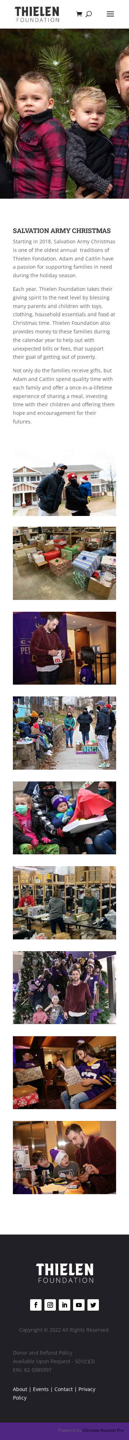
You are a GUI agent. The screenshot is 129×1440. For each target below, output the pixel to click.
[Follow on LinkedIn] (64, 1305)
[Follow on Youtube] (79, 1305)
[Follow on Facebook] (36, 1305)
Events (41, 1389)
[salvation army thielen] (64, 1022)
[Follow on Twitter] (93, 1305)
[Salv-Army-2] (64, 1192)
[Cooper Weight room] (64, 767)
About (20, 1389)
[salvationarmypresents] (64, 598)
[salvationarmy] (64, 852)
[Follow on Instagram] (50, 1305)
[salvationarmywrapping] (64, 937)
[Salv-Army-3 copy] (64, 1107)
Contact (63, 1389)
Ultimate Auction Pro (103, 1430)
